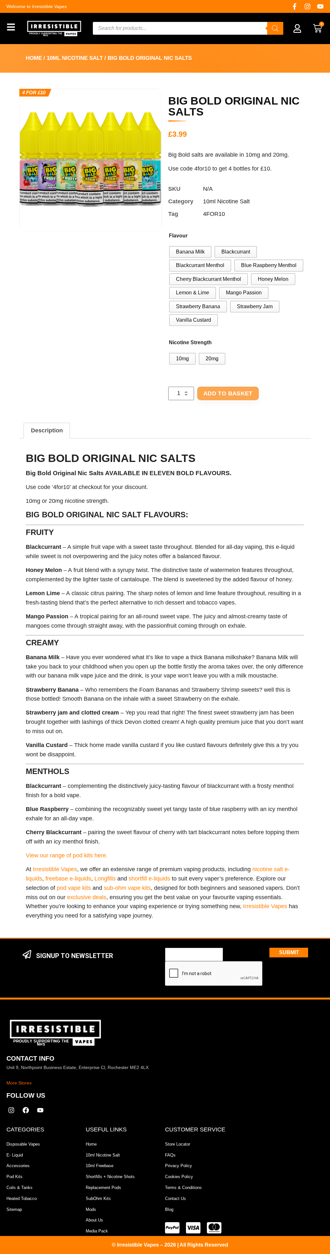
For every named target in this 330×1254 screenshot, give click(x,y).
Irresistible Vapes (55, 869)
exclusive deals (86, 897)
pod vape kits (74, 888)
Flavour (178, 235)
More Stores (19, 1082)
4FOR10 (214, 214)
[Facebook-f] (294, 6)
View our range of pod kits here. (67, 855)
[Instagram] (307, 6)
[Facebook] (25, 1110)
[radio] (190, 251)
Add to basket (228, 393)
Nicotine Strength (190, 342)
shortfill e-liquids (149, 878)
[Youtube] (320, 6)
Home (34, 58)
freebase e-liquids (68, 878)
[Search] (275, 28)
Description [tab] (47, 430)
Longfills (105, 878)
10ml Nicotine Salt (75, 58)
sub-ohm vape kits (127, 888)
